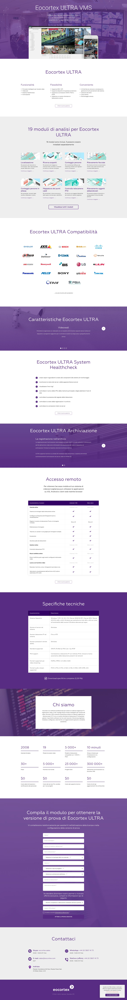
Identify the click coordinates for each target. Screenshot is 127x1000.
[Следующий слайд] (103, 328)
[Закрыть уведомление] (123, 986)
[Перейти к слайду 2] (62, 348)
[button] (30, 162)
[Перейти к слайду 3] (64, 348)
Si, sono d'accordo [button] (112, 995)
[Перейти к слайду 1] (60, 348)
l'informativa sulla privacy (62, 912)
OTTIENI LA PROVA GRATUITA (63, 916)
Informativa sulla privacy (112, 991)
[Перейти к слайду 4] (66, 348)
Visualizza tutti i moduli (63, 207)
